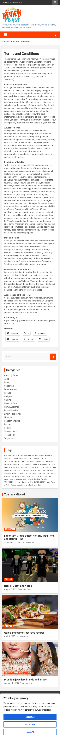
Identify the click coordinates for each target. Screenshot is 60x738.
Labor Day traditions (30, 473)
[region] (30, 715)
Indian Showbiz (11, 410)
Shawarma (25, 482)
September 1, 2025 (12, 542)
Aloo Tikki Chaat (17, 456)
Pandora (37, 479)
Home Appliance (11, 407)
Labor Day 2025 (26, 467)
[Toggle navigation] (5, 34)
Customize (30, 724)
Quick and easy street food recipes (24, 632)
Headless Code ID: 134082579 (24, 461)
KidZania (16, 467)
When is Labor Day (34, 485)
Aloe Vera (7, 456)
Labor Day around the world (41, 467)
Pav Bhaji (18, 482)
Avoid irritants (29, 456)
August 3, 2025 (10, 589)
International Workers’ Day (42, 464)
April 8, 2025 (9, 636)
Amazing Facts (11, 375)
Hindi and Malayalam (11, 464)
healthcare (49, 461)
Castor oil (7, 458)
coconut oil (22, 458)
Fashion (7, 393)
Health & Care (10, 403)
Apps (6, 379)
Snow (48, 482)
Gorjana (29, 458)
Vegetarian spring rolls (19, 485)
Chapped (15, 458)
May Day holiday (36, 476)
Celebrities (9, 386)
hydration (28, 464)
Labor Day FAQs (35, 470)
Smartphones (10, 431)
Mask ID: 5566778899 (22, 476)
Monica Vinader (21, 479)
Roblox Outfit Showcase (18, 585)
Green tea (37, 458)
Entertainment (10, 389)
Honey (22, 464)
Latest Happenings (12, 414)
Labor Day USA (44, 473)
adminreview (28, 542)
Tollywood (9, 438)
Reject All (30, 732)
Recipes (7, 424)
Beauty (7, 382)
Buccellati (48, 456)
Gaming (7, 400)
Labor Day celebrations (21, 470)
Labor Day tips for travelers (13, 473)
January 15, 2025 (11, 683)
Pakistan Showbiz (12, 421)
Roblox (7, 428)
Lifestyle (8, 417)
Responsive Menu (55, 2)
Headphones (40, 461)
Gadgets (8, 396)
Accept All (30, 717)
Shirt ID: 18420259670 (37, 482)
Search (53, 357)
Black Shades (39, 456)
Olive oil (30, 479)
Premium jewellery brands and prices (25, 679)
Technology (9, 435)
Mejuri (46, 476)
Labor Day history (48, 470)
